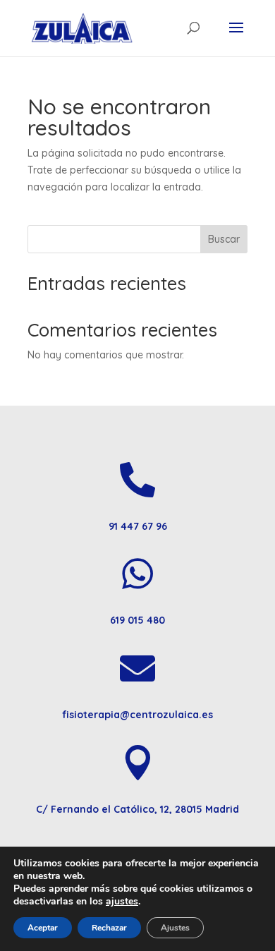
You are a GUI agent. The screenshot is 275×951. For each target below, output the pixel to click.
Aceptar (43, 927)
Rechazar (109, 927)
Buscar (224, 239)
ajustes (122, 901)
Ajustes (175, 927)
